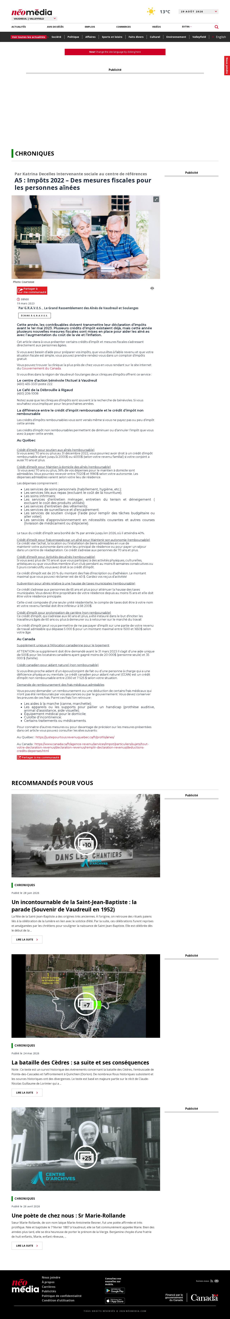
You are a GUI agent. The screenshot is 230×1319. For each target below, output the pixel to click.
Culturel (155, 37)
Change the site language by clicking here (115, 51)
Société (56, 37)
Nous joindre (51, 1277)
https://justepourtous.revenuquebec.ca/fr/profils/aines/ (75, 737)
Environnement (176, 37)
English (221, 37)
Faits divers (136, 37)
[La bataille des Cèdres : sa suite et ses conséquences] (86, 996)
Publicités (49, 1291)
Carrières (48, 1287)
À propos (48, 1282)
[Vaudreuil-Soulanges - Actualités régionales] (32, 11)
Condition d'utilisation (58, 1300)
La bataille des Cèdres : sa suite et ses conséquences (80, 1062)
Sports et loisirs (112, 37)
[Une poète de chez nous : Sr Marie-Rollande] (86, 1149)
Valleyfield (199, 37)
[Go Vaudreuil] (25, 1290)
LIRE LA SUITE (24, 939)
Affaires (90, 37)
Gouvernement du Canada (41, 368)
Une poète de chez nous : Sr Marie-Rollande (68, 1215)
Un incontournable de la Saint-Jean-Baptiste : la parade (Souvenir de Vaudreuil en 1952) (74, 905)
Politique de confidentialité (62, 1296)
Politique (73, 37)
